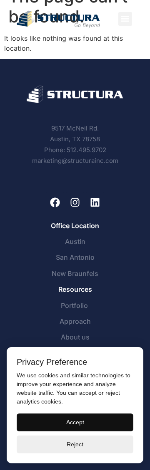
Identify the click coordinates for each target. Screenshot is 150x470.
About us (75, 337)
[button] (125, 19)
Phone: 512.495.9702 (75, 150)
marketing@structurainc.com (75, 161)
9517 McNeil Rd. (75, 128)
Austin (75, 241)
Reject (75, 444)
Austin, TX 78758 (75, 139)
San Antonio (75, 257)
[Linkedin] (95, 202)
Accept (75, 422)
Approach (75, 321)
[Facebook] (55, 202)
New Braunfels (75, 273)
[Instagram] (75, 202)
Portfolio (75, 305)
